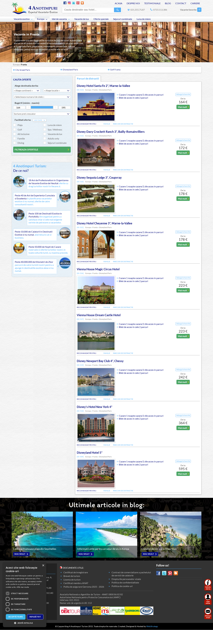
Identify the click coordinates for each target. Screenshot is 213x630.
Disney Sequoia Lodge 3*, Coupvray (99, 177)
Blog (168, 3)
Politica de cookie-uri (122, 586)
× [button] (43, 565)
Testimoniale (152, 3)
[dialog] (24, 594)
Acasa (118, 3)
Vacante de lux (81, 19)
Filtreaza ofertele (26, 149)
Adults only (53, 138)
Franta (24, 64)
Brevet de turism (71, 576)
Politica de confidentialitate (125, 582)
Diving (21, 142)
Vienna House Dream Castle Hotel (99, 315)
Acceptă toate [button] (15, 617)
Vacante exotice (22, 19)
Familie (21, 138)
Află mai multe (23, 587)
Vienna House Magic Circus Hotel (98, 269)
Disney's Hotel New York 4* (94, 407)
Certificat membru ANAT (75, 583)
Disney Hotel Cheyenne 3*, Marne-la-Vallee (104, 223)
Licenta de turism (72, 579)
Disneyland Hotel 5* (89, 452)
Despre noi (133, 3)
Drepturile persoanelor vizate (126, 579)
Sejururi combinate (122, 19)
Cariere (195, 3)
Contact (180, 3)
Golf (20, 129)
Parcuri (88, 78)
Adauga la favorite (183, 94)
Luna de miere (144, 19)
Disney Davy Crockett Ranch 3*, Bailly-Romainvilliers (111, 131)
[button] (24, 622)
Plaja (20, 125)
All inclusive (23, 134)
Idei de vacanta (59, 19)
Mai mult (182, 106)
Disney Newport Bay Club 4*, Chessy (100, 361)
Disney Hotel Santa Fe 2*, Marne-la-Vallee (103, 85)
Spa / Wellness (55, 129)
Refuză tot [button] (35, 617)
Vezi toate (38, 120)
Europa (40, 19)
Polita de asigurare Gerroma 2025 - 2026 (83, 586)
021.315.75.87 (137, 9)
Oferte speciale (101, 19)
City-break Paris (22, 70)
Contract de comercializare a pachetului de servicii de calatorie (131, 574)
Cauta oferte (22, 79)
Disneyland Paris (70, 69)
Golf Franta (115, 69)
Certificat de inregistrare (75, 572)
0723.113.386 (160, 9)
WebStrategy (152, 626)
